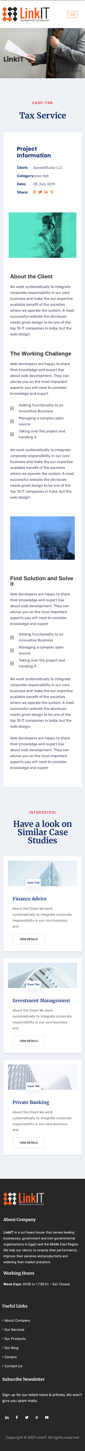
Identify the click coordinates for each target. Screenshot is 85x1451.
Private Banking (30, 1102)
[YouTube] (46, 1417)
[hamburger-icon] (73, 14)
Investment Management (41, 1000)
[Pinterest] (36, 1417)
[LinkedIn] (6, 1417)
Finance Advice (29, 899)
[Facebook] (16, 1417)
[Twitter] (26, 1417)
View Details (29, 939)
